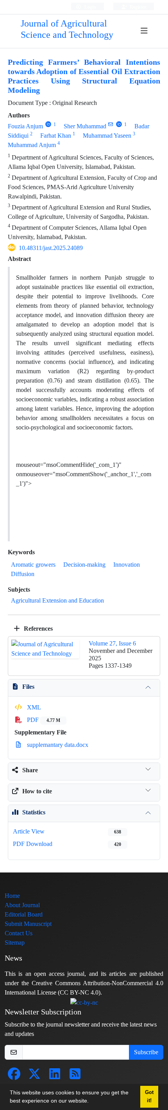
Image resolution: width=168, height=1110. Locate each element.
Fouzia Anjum (25, 126)
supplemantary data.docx (56, 744)
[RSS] (75, 1076)
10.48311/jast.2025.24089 (51, 248)
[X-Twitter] (34, 1076)
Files (28, 686)
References (37, 628)
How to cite (37, 791)
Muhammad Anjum (32, 145)
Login (89, 7)
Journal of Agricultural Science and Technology (67, 29)
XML (33, 707)
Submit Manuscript (28, 923)
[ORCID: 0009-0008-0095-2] (119, 124)
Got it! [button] (149, 1096)
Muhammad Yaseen (107, 135)
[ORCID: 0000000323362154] (48, 124)
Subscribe (146, 1052)
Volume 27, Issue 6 (112, 643)
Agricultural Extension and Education (57, 600)
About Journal (22, 905)
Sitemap (15, 942)
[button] (91, 1102)
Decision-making (84, 564)
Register (137, 7)
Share (30, 770)
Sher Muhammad (85, 126)
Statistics (33, 812)
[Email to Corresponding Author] (111, 124)
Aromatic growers (33, 564)
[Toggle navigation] (144, 31)
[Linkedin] (54, 1076)
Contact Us (18, 933)
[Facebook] (14, 1076)
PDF (42, 719)
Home (12, 895)
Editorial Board (24, 914)
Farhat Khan (55, 135)
